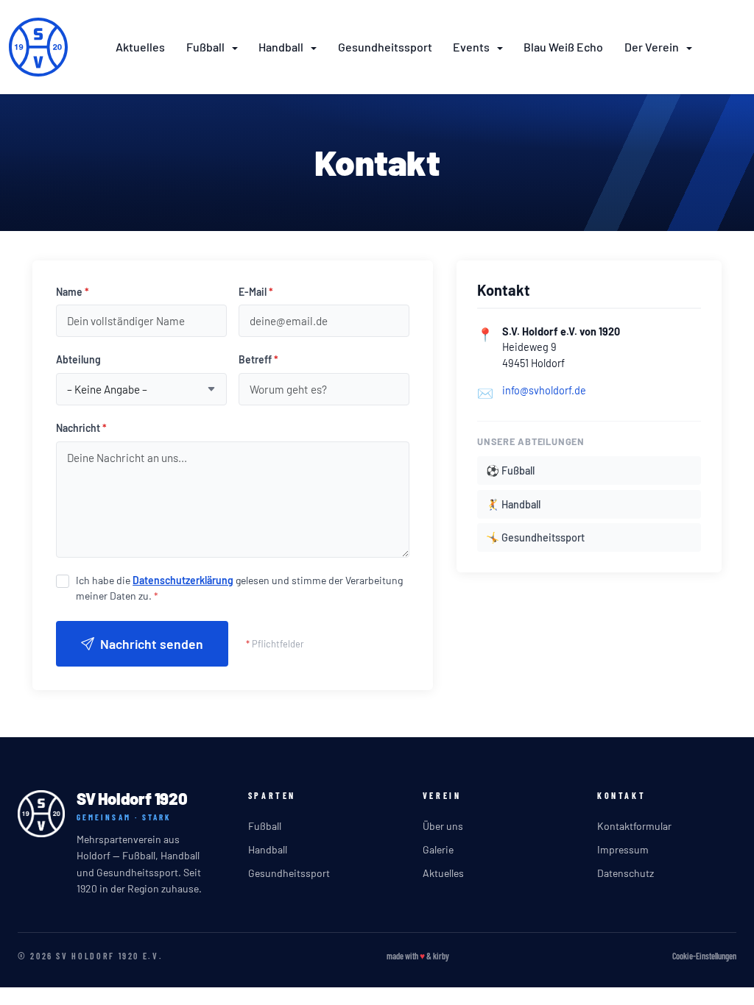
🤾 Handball (513, 504)
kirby (441, 956)
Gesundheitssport (385, 47)
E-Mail (256, 291)
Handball (267, 849)
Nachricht (81, 428)
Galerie (438, 849)
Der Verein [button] (652, 47)
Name (72, 291)
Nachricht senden (151, 644)
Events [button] (472, 47)
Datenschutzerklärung (183, 580)
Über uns (443, 826)
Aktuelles (140, 47)
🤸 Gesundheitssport (535, 537)
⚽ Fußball (510, 470)
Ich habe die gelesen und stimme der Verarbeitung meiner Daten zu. (239, 588)
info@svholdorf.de (544, 390)
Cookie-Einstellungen (704, 956)
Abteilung (78, 359)
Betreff (258, 359)
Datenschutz (625, 873)
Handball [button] (282, 47)
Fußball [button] (206, 47)
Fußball (264, 826)
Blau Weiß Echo (563, 47)
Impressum (623, 849)
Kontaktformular (634, 826)
